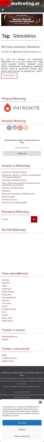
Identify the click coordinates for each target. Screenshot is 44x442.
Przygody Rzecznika (9, 309)
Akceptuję (22, 423)
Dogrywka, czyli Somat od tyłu (13, 187)
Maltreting (5, 300)
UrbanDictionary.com (9, 358)
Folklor (4, 285)
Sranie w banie (7, 317)
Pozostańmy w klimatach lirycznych (14, 179)
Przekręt (5, 306)
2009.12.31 (8, 52)
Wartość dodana (7, 320)
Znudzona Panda (7, 360)
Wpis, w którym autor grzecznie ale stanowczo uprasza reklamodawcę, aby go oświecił (21, 183)
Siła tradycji (6, 190)
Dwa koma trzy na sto (9, 199)
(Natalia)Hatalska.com (9, 336)
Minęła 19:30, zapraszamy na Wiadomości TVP (18, 193)
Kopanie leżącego (8, 291)
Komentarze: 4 (36, 51)
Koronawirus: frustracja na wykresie (14, 172)
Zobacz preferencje (22, 436)
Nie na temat (6, 303)
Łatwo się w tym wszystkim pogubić (14, 202)
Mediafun (5, 339)
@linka (4, 355)
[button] (40, 402)
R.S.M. (4, 311)
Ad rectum (5, 279)
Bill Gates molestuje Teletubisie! (20, 47)
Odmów (22, 429)
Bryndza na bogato (8, 196)
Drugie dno (19, 52)
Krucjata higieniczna (9, 297)
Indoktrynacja (6, 288)
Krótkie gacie (6, 294)
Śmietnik (27, 52)
